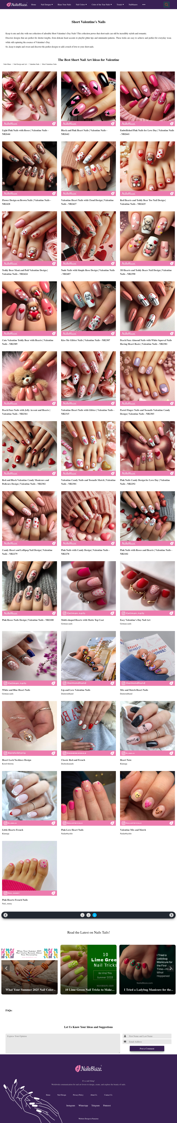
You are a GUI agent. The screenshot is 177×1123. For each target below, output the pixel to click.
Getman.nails (66, 623)
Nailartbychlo (67, 833)
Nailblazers (133, 4)
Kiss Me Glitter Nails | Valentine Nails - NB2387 (85, 340)
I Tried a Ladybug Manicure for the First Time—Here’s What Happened (147, 989)
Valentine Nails (34, 64)
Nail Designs (46, 4)
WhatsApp (83, 1105)
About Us (93, 1095)
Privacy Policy (78, 1095)
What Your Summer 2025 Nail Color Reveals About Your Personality (29, 989)
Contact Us (108, 1095)
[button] (6, 968)
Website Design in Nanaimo (88, 1118)
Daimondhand (67, 693)
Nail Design (61, 1095)
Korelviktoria (8, 763)
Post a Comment (147, 1048)
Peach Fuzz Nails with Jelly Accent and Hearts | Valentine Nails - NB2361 (26, 411)
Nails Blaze (7, 64)
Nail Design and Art (20, 64)
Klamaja (123, 763)
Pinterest (107, 1105)
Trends (119, 4)
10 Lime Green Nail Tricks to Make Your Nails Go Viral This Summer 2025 (88, 989)
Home (33, 4)
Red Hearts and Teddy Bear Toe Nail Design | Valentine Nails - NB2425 (143, 202)
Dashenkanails (67, 763)
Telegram (95, 1105)
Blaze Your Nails (64, 4)
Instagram (70, 1105)
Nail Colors (80, 4)
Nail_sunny (7, 903)
